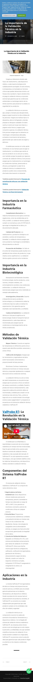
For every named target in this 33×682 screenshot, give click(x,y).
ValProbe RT (11, 412)
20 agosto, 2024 (12, 36)
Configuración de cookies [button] (9, 15)
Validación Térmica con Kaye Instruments (16, 191)
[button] (28, 671)
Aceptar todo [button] (21, 15)
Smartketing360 (25, 678)
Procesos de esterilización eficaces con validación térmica (16, 181)
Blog (23, 36)
